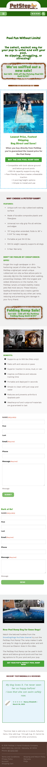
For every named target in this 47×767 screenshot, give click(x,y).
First (4, 426)
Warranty (27, 759)
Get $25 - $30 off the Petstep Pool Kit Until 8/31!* (23, 75)
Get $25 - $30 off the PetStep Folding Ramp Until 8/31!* (23, 315)
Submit (8, 495)
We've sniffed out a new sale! (23, 68)
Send (22, 582)
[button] (43, 14)
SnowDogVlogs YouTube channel (17, 637)
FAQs (26, 761)
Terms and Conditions (11, 757)
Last (4, 435)
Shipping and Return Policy (34, 757)
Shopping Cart (7, 763)
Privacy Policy (7, 759)
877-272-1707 (13, 751)
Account (5, 761)
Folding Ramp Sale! (23, 310)
